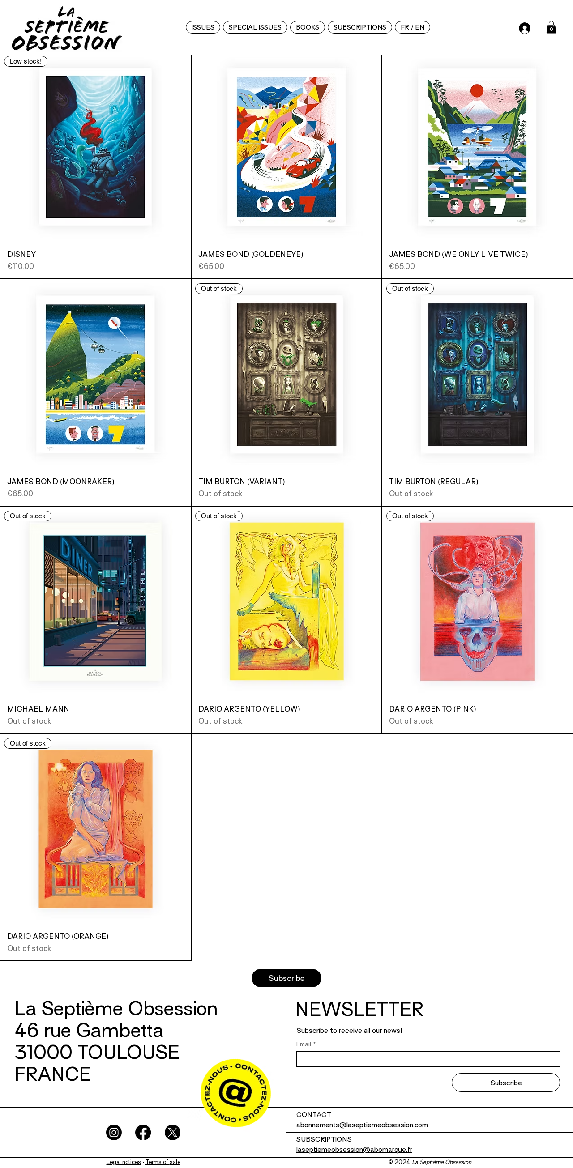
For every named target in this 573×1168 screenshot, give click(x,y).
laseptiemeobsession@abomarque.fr (354, 1150)
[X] (172, 1132)
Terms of (157, 1162)
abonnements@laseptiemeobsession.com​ (362, 1125)
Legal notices (124, 1162)
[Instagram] (114, 1132)
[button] (412, 27)
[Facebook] (143, 1132)
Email (306, 1044)
